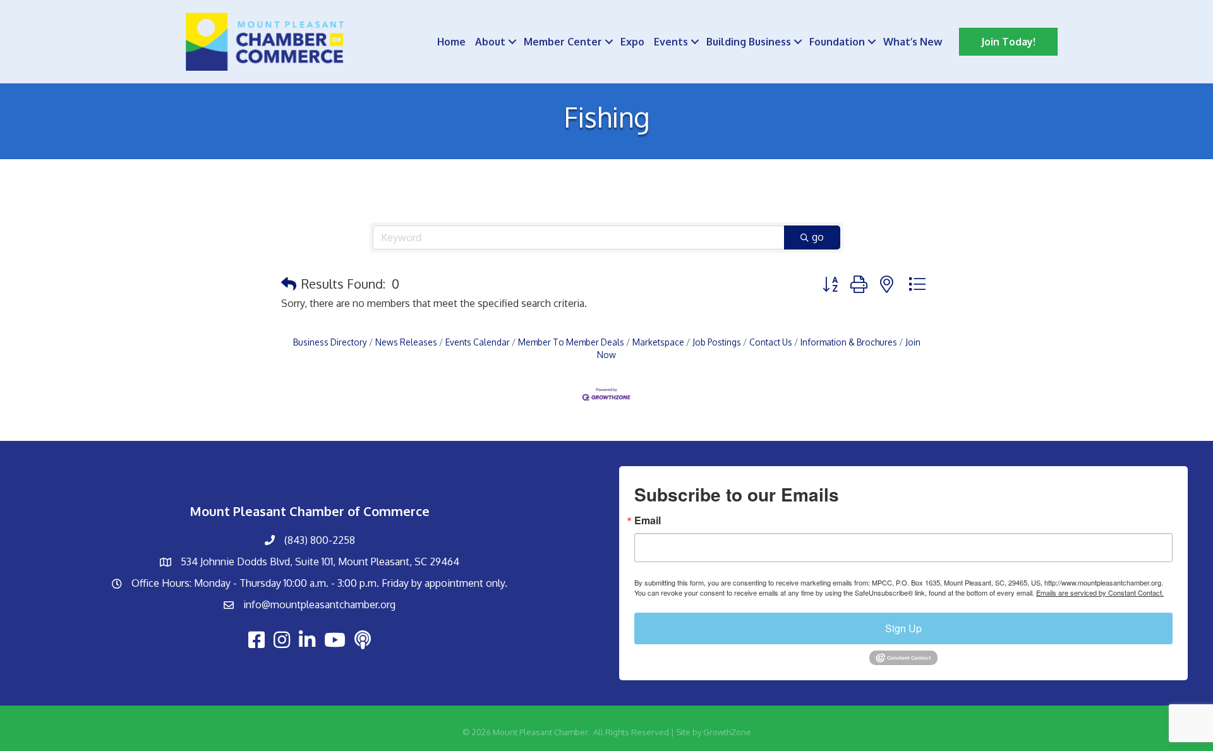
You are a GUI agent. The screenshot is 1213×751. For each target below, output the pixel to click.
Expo (632, 41)
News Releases (406, 342)
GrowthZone (727, 732)
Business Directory (330, 342)
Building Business (748, 41)
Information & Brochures (848, 342)
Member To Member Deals (571, 342)
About (490, 41)
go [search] (818, 237)
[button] (288, 283)
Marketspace (658, 342)
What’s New (912, 41)
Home (451, 41)
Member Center (563, 41)
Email (647, 520)
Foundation (837, 41)
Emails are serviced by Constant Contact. (1100, 592)
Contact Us (770, 342)
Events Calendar (477, 342)
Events (671, 41)
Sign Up (903, 628)
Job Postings (716, 342)
